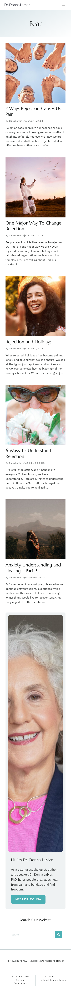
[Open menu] (63, 4)
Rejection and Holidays (29, 342)
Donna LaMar (15, 120)
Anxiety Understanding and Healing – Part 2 (33, 567)
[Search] (58, 934)
